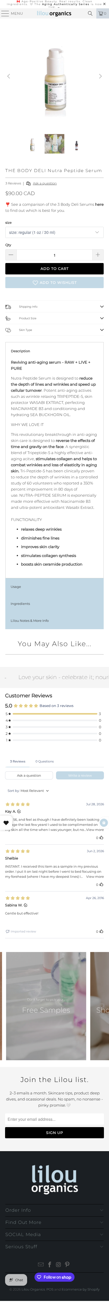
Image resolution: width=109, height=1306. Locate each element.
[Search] (90, 13)
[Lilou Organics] (54, 13)
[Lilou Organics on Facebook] (50, 1265)
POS (49, 1289)
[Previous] (9, 76)
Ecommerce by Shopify (81, 1289)
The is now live (68, 6)
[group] (46, 1006)
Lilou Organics (33, 1289)
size (8, 222)
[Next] (100, 76)
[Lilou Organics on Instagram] (59, 1265)
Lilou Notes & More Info (30, 621)
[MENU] (3, 13)
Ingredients (20, 604)
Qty (8, 245)
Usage (16, 587)
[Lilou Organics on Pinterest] (67, 1265)
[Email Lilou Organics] (41, 1265)
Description (20, 351)
